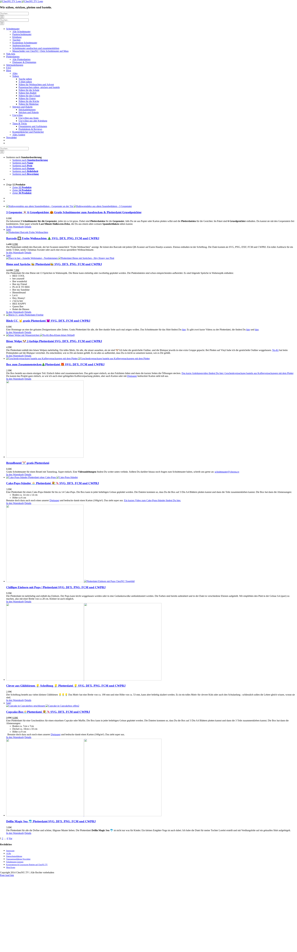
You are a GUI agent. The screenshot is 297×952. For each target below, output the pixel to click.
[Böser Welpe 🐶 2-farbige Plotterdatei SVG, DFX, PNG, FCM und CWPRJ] (151, 335)
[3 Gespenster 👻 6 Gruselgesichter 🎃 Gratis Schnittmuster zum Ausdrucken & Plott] (151, 206)
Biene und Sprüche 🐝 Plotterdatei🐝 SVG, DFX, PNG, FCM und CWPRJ (54, 264)
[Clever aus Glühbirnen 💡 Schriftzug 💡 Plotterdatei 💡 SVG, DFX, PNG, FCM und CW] (151, 642)
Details (27, 226)
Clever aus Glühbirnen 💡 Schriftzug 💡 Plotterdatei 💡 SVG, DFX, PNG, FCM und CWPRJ (66, 685)
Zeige (22, 187)
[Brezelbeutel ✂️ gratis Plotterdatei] (151, 419)
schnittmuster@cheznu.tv (227, 471)
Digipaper (132, 376)
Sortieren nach (30, 160)
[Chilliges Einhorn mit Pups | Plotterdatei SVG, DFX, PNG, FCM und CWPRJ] (151, 544)
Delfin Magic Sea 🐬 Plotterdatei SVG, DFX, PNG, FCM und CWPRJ (51, 821)
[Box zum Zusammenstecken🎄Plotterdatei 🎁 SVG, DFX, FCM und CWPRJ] (151, 358)
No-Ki (275, 350)
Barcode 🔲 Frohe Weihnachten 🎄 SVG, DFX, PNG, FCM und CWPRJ (52, 238)
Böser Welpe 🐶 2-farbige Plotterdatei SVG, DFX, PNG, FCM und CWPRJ (54, 341)
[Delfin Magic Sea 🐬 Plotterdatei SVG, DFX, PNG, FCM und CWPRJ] (151, 778)
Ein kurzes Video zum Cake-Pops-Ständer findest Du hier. (152, 500)
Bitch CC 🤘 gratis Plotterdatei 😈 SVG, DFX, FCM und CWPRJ (48, 320)
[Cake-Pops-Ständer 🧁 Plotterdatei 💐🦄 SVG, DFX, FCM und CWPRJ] (151, 477)
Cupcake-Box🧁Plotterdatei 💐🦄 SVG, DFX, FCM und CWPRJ (48, 711)
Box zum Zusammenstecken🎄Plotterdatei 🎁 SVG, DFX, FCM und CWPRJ (55, 364)
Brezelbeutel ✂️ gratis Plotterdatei (27, 463)
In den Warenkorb (15, 226)
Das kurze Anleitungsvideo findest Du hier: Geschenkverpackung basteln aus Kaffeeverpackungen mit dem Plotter (237, 373)
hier (184, 329)
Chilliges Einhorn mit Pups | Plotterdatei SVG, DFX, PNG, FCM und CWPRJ (56, 587)
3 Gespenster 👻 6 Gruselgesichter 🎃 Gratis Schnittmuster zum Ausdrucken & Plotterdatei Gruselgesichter (74, 212)
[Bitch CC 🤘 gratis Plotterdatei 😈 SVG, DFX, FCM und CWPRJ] (151, 315)
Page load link (7, 875)
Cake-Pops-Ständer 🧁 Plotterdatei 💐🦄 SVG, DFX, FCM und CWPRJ (52, 483)
